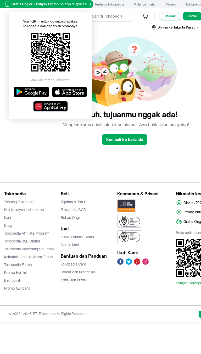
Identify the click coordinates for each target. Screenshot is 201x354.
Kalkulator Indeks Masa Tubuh (28, 257)
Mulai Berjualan (145, 4)
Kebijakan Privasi (74, 280)
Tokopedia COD (73, 210)
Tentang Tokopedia (109, 4)
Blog (8, 225)
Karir (8, 217)
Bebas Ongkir (72, 217)
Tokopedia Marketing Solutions (29, 249)
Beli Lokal (12, 280)
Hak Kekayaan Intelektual (24, 210)
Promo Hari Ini (15, 272)
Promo (171, 4)
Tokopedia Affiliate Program (26, 233)
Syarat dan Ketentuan (78, 272)
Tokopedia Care (73, 264)
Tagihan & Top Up (74, 202)
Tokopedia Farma (18, 265)
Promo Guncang (17, 288)
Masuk (170, 16)
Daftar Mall (70, 245)
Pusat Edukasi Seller (77, 237)
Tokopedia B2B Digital (22, 241)
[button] (176, 27)
